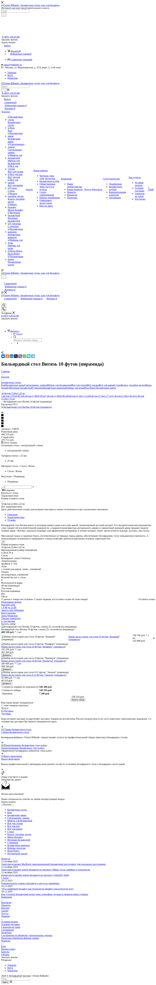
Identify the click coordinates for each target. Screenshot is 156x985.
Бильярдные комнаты (54, 388)
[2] (78, 418)
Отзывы (11, 520)
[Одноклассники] (7, 356)
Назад (19, 334)
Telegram (11, 72)
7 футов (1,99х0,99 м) (56, 396)
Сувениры (37, 388)
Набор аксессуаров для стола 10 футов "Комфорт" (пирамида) (33, 646)
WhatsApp (12, 78)
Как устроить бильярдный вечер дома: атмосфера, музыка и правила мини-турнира (44, 894)
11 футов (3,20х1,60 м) (123, 396)
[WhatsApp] (24, 356)
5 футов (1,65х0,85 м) (12, 396)
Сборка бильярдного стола (15, 732)
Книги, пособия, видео (133, 385)
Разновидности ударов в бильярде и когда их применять (30, 883)
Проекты (6, 905)
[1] (78, 415)
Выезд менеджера (10, 759)
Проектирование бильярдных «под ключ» (23, 748)
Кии (3, 385)
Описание (12, 514)
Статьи (5, 878)
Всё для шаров (106, 385)
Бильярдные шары (15, 385)
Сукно (117, 385)
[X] (16, 356)
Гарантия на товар (10, 927)
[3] (78, 420)
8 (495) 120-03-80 (11, 37)
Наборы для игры (75, 388)
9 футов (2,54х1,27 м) (101, 396)
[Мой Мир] (11, 356)
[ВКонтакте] (3, 356)
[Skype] (28, 356)
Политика (6, 932)
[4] (78, 423)
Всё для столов (79, 385)
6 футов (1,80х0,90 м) (34, 396)
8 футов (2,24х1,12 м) (78, 396)
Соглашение (7, 930)
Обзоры (5, 954)
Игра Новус (90, 388)
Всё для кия (93, 385)
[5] (78, 426)
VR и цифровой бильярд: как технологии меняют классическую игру (37, 889)
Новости (5, 858)
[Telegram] (33, 356)
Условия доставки (10, 924)
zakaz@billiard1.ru (13, 64)
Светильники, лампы (36, 385)
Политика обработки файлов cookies (20, 938)
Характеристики (16, 517)
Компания (6, 897)
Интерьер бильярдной (21, 388)
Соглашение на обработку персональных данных (26, 935)
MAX (10, 75)
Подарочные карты (106, 388)
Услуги (5, 913)
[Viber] (20, 356)
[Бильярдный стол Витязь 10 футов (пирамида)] (26, 407)
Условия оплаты (9, 921)
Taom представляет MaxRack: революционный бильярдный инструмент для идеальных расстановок (53, 864)
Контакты (6, 902)
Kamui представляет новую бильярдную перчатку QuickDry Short (35, 875)
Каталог (5, 908)
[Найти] (3, 15)
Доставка (6, 713)
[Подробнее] (2, 726)
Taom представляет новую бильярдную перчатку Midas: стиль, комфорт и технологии (45, 869)
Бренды (5, 951)
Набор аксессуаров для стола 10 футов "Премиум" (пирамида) (33, 661)
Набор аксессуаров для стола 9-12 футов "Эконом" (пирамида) (33, 675)
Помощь (5, 916)
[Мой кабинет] (2, 280)
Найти (5, 982)
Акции (4, 910)
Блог (3, 946)
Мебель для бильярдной (59, 385)
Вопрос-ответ (8, 949)
